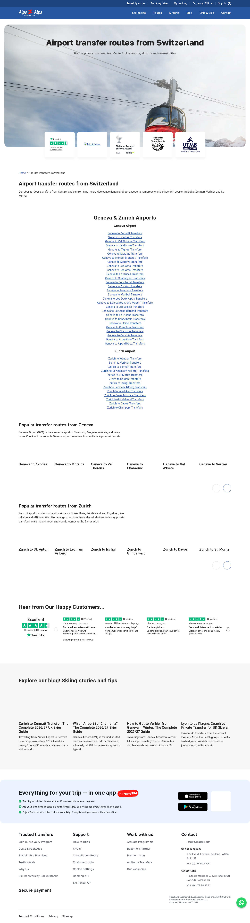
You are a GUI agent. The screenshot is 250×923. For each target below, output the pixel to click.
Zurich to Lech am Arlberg (69, 551)
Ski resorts (139, 12)
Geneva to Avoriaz (33, 464)
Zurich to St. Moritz (214, 549)
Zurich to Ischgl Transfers (125, 383)
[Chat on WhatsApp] (241, 902)
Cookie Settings (83, 869)
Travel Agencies (136, 3)
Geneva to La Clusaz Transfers (125, 274)
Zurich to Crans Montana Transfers (125, 395)
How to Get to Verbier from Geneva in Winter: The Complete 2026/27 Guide (152, 728)
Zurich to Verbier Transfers (125, 362)
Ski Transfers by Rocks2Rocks (38, 876)
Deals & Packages (30, 848)
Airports (174, 12)
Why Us (24, 869)
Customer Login (83, 862)
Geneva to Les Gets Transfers (125, 266)
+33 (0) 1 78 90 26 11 (199, 885)
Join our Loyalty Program (35, 841)
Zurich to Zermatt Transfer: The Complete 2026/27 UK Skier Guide (44, 728)
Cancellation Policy (86, 855)
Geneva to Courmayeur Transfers (125, 278)
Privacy (53, 916)
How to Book (81, 841)
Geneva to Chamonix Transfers (124, 331)
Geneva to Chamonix (135, 466)
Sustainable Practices (33, 855)
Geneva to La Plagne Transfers (125, 315)
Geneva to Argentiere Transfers (125, 339)
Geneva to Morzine (69, 464)
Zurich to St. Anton (33, 549)
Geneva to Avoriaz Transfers (125, 286)
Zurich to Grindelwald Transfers (125, 399)
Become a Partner (138, 848)
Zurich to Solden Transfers (125, 379)
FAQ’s (77, 848)
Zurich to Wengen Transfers (125, 358)
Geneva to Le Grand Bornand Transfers (125, 310)
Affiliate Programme (140, 841)
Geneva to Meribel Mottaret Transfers (125, 257)
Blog (190, 12)
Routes (157, 12)
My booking (180, 3)
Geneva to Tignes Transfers (125, 249)
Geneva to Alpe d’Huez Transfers (125, 343)
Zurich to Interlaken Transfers (125, 391)
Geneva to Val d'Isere (174, 466)
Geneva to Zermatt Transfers (125, 233)
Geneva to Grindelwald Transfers (125, 319)
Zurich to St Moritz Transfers (124, 375)
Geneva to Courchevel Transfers (125, 282)
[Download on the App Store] (192, 796)
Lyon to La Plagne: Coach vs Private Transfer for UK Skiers (204, 726)
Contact (226, 12)
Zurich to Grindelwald (136, 551)
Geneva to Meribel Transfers (125, 294)
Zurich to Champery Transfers (125, 407)
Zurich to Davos (175, 549)
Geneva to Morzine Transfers (125, 253)
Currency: (201, 3)
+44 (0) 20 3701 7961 (199, 863)
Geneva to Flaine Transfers (125, 323)
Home (22, 173)
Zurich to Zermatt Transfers (124, 366)
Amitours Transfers (139, 862)
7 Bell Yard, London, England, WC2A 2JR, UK (208, 855)
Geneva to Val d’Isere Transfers (125, 245)
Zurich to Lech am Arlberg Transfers (125, 387)
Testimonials (27, 862)
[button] (227, 488)
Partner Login (136, 855)
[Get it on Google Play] (192, 807)
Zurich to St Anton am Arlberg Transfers (125, 370)
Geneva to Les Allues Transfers (125, 306)
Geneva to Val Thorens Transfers (125, 241)
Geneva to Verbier (213, 464)
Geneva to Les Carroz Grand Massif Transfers (125, 302)
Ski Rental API (82, 882)
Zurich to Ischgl (103, 549)
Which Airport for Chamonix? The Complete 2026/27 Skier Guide (95, 728)
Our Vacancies (136, 869)
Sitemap (67, 916)
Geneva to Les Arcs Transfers (125, 270)
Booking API (81, 876)
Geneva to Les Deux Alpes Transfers (125, 298)
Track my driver (160, 3)
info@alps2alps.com (198, 841)
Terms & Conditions (31, 916)
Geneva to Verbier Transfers (125, 237)
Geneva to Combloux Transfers (125, 327)
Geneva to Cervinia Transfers (124, 335)
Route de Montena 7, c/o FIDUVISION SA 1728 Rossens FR (208, 877)
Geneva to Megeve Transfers (125, 261)
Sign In (222, 3)
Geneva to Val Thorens (102, 466)
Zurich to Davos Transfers (125, 403)
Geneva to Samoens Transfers (125, 290)
